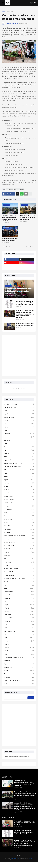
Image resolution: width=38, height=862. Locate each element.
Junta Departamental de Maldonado (19, 535)
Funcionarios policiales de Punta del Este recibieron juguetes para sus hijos (24, 822)
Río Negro (19, 621)
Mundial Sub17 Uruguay (19, 568)
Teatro (19, 664)
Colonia (19, 456)
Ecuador (19, 489)
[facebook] (11, 259)
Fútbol (19, 522)
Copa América (19, 460)
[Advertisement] (19, 355)
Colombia (19, 453)
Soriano (19, 654)
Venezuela (19, 677)
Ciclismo (19, 447)
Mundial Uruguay (19, 575)
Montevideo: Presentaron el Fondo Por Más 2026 (10, 239)
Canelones (19, 433)
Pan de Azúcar (19, 591)
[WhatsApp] (22, 194)
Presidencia (19, 614)
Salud (15, 189)
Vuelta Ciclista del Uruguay (19, 680)
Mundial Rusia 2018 (19, 565)
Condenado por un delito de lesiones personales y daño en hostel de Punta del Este (24, 302)
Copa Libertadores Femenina (19, 466)
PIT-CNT (19, 608)
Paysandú (19, 598)
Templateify (15, 859)
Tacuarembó (19, 660)
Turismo (19, 670)
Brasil (19, 430)
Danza (19, 476)
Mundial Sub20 (19, 572)
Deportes (19, 480)
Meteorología (19, 555)
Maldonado (19, 549)
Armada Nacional (19, 417)
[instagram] (26, 262)
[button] (2, 2)
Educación (19, 493)
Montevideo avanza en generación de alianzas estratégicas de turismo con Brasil (9, 218)
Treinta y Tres (19, 667)
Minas (19, 558)
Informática (19, 526)
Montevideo (10, 11)
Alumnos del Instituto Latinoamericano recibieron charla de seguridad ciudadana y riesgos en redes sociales (25, 794)
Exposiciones (19, 509)
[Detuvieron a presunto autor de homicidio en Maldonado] (9, 326)
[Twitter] (17, 194)
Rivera (19, 624)
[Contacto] (26, 266)
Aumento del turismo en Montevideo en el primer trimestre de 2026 (27, 217)
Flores (19, 512)
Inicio (3, 11)
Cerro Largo (19, 440)
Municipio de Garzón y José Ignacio (19, 578)
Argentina (19, 414)
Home (19, 855)
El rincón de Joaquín (19, 499)
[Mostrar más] (30, 194)
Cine (19, 450)
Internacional (19, 529)
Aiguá (19, 410)
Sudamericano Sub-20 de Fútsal (19, 657)
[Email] (26, 194)
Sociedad (21, 189)
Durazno (19, 483)
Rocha (19, 627)
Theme (31, 859)
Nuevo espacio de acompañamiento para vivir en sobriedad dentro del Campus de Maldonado (24, 783)
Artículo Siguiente (30, 247)
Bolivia (19, 427)
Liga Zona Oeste (19, 545)
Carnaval (19, 437)
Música (19, 581)
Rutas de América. (19, 631)
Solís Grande (19, 651)
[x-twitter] (26, 259)
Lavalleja (19, 539)
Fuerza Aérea (19, 519)
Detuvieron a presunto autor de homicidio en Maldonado (25, 324)
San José (19, 644)
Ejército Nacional (19, 496)
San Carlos (19, 641)
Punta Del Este (19, 618)
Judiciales (19, 532)
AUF (19, 424)
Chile (19, 443)
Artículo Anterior (7, 247)
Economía (19, 486)
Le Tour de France (19, 542)
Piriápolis (19, 604)
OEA (19, 585)
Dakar (19, 473)
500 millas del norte (19, 407)
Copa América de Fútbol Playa (19, 463)
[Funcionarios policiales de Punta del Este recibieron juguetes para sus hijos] (7, 823)
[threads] (11, 266)
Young (19, 683)
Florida (19, 516)
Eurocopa (19, 506)
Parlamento (19, 595)
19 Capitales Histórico (19, 404)
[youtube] (11, 262)
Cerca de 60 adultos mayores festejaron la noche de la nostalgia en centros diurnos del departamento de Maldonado (25, 314)
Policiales (19, 611)
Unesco (19, 674)
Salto (19, 634)
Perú (19, 601)
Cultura (19, 470)
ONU (19, 588)
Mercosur (19, 552)
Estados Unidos (19, 503)
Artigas (19, 420)
